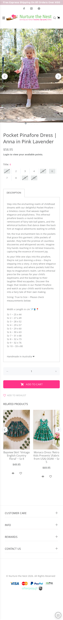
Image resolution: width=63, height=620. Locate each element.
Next (58, 76)
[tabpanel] (31, 75)
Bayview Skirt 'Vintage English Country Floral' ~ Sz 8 (16, 456)
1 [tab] (25, 123)
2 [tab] (28, 123)
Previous (5, 76)
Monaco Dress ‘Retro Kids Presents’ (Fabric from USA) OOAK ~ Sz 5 (46, 457)
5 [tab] (37, 123)
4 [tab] (34, 123)
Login (6, 154)
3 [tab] (31, 123)
